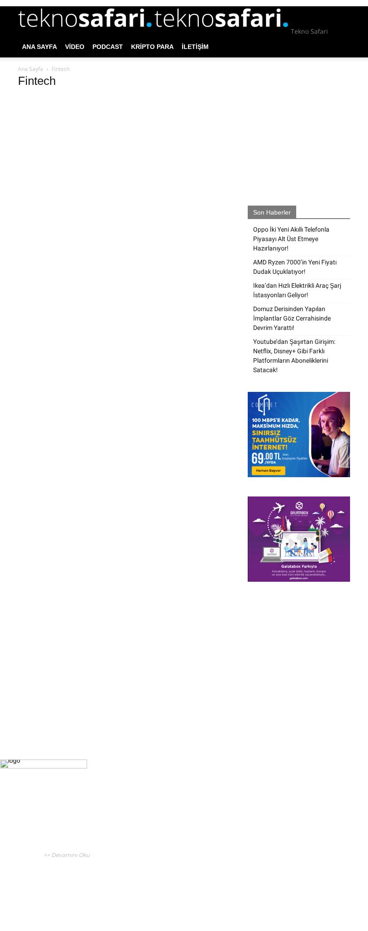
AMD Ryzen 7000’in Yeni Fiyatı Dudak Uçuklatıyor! (295, 267)
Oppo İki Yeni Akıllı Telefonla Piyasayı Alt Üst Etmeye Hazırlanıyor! (291, 239)
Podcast (107, 46)
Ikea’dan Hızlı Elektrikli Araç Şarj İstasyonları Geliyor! (297, 290)
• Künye (265, 886)
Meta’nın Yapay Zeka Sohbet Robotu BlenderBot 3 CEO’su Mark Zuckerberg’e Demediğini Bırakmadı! (180, 810)
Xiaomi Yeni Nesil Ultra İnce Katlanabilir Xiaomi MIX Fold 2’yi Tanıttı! (180, 868)
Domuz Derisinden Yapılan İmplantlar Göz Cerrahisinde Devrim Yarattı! (292, 318)
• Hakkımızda (293, 886)
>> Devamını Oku (66, 855)
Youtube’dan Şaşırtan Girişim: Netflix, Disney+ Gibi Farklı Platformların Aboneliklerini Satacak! (294, 355)
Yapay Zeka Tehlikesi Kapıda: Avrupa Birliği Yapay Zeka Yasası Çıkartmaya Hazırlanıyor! (183, 840)
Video (74, 46)
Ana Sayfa (39, 46)
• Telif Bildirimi (330, 886)
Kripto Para (152, 46)
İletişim (195, 46)
